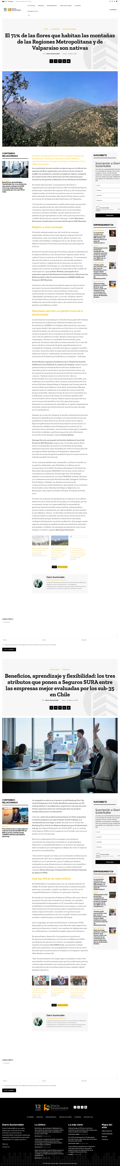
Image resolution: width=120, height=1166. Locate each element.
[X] (114, 1)
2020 (46, 29)
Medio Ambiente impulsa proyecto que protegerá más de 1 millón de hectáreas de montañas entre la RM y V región (58, 552)
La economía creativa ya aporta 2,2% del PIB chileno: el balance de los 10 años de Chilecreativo (100, 238)
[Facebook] (110, 1)
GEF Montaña (62, 567)
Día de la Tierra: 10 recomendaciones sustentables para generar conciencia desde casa (30, 607)
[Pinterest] (60, 61)
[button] (29, 15)
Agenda (96, 245)
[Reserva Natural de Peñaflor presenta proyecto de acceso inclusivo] (40, 540)
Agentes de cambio (74, 1134)
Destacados (6, 180)
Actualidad (55, 29)
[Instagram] (112, 1)
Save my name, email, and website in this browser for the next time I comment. (30, 645)
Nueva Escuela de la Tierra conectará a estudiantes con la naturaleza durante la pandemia (90, 607)
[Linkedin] (68, 61)
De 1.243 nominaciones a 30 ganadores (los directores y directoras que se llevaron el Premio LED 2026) (82, 1139)
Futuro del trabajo (69, 29)
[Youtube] (117, 1)
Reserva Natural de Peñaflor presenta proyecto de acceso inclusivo (40, 550)
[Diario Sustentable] (39, 583)
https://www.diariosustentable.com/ (56, 580)
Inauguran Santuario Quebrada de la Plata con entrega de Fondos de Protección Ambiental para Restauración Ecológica (78, 552)
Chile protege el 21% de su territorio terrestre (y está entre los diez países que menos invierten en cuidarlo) (82, 1130)
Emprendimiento (99, 230)
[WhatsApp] (64, 61)
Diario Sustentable (53, 54)
